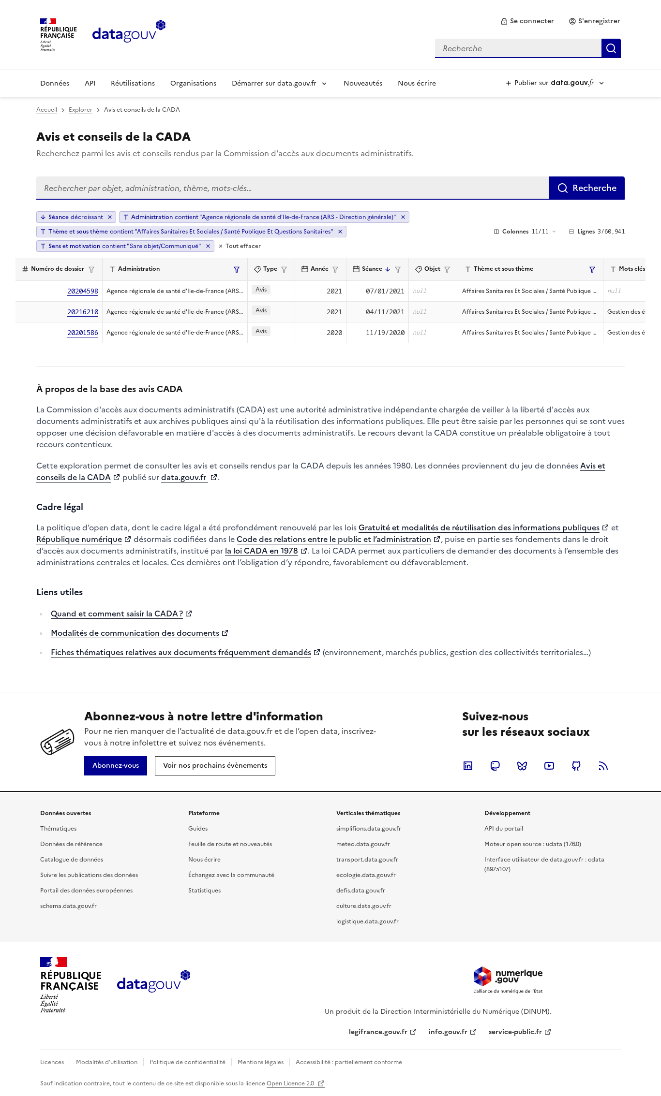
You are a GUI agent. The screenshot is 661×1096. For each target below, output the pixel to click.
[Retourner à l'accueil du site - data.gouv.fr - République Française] (153, 984)
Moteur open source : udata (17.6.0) (532, 844)
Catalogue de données (71, 859)
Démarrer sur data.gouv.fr (274, 83)
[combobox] (528, 48)
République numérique (79, 539)
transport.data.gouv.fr (367, 859)
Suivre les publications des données (89, 875)
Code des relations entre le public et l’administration (334, 539)
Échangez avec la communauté (231, 875)
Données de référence (71, 844)
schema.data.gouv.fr (68, 906)
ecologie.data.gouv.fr (366, 875)
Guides (198, 828)
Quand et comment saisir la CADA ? (117, 613)
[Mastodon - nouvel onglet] (495, 765)
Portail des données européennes (86, 890)
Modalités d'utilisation (106, 1062)
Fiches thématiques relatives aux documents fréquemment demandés (181, 652)
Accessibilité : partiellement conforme (349, 1062)
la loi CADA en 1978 (261, 550)
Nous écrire (417, 83)
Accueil (46, 109)
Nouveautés (363, 83)
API (90, 83)
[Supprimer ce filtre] (403, 217)
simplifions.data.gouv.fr (368, 828)
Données (54, 83)
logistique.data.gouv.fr (367, 921)
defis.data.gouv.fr (360, 890)
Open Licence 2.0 (291, 1083)
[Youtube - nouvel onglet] (549, 765)
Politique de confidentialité (187, 1062)
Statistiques (204, 890)
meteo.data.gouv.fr (363, 844)
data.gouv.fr (184, 477)
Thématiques (58, 828)
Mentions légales (261, 1062)
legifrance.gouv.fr (378, 1032)
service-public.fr (515, 1032)
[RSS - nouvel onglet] (603, 765)
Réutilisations (133, 83)
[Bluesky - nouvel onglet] (522, 765)
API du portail (503, 828)
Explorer (80, 109)
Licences (52, 1062)
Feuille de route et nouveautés (230, 844)
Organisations (193, 83)
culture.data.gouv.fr (363, 906)
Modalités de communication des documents (135, 633)
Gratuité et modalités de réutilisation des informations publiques (479, 527)
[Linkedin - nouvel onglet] (468, 765)
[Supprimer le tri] (110, 217)
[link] (527, 21)
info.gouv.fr (448, 1032)
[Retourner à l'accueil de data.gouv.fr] (128, 34)
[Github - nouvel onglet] (576, 765)
